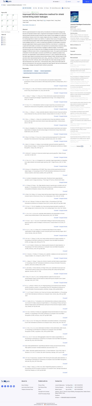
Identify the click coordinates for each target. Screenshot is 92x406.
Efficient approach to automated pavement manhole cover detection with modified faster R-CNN (80, 120)
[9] (23, 144)
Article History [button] (73, 48)
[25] (24, 267)
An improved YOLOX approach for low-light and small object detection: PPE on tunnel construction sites (80, 129)
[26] (24, 276)
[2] (23, 88)
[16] (24, 201)
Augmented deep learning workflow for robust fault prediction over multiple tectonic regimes (80, 137)
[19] (24, 220)
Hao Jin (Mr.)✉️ (69, 389)
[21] (24, 238)
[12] (24, 169)
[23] (24, 254)
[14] (24, 185)
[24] (24, 261)
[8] (23, 137)
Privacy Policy (41, 385)
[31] (24, 320)
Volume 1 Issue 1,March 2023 (74, 27)
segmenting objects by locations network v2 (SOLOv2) (36, 73)
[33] (24, 336)
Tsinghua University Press (27, 389)
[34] (24, 345)
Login (78, 1)
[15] (24, 194)
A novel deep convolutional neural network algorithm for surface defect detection (79, 112)
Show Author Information (29, 25)
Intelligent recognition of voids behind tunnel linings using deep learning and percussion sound (79, 62)
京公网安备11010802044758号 (51, 404)
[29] (24, 301)
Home (4, 4)
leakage (36, 70)
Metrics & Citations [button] (74, 44)
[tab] (80, 44)
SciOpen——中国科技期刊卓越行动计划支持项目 (65, 397)
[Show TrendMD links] (90, 146)
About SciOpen (25, 385)
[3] (23, 96)
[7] (23, 128)
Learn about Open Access (27, 387)
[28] (24, 292)
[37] (24, 366)
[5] (23, 112)
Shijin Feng (39, 20)
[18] (24, 213)
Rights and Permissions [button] (75, 54)
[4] (23, 105)
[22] (24, 245)
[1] (23, 80)
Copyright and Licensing (43, 391)
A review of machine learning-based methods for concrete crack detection (80, 86)
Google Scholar (63, 85)
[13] (24, 178)
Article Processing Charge (44, 393)
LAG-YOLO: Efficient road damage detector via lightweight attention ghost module (80, 70)
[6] (23, 119)
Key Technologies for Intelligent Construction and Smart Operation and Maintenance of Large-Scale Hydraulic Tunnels (80, 78)
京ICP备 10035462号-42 (38, 404)
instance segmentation (46, 70)
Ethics (39, 389)
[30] (24, 311)
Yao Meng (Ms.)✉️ (70, 385)
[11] (23, 160)
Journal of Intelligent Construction (14, 4)
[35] (24, 350)
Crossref (56, 85)
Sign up (87, 1)
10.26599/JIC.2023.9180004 (79, 30)
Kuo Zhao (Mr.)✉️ (70, 387)
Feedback (57, 395)
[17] (23, 206)
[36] (24, 357)
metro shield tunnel (28, 70)
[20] (24, 229)
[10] (24, 153)
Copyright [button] (72, 51)
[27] (24, 285)
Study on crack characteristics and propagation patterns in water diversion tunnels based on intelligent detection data (80, 94)
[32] (24, 328)
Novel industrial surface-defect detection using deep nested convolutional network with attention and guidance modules (80, 104)
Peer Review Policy (42, 387)
